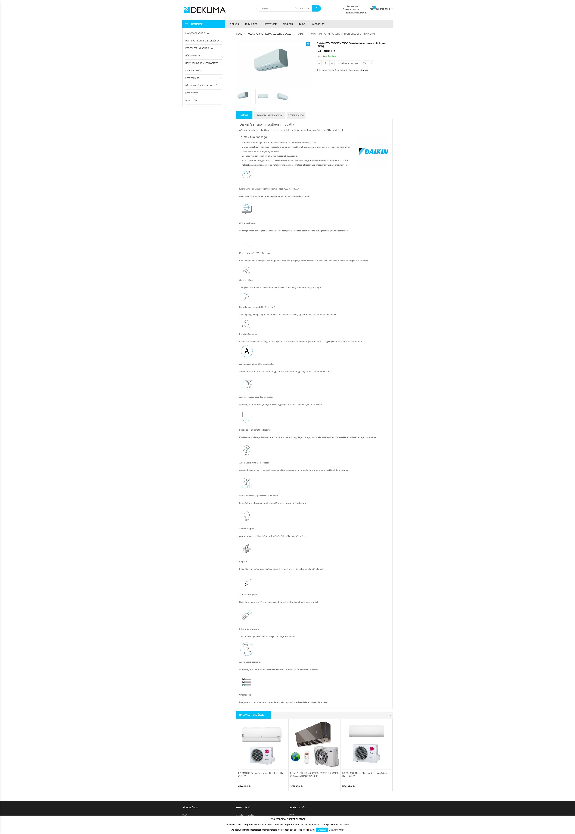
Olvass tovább (336, 829)
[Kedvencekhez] (365, 63)
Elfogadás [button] (322, 830)
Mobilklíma (191, 101)
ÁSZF (291, 815)
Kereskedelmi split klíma (199, 48)
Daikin (301, 34)
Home (239, 34)
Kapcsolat (318, 24)
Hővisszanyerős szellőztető (201, 63)
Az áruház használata (245, 815)
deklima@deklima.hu (356, 12)
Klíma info (251, 24)
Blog (302, 24)
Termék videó (296, 115)
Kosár (184, 815)
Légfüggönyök (193, 71)
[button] (308, 44)
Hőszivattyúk (192, 56)
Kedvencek (270, 24)
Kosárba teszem (348, 63)
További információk (269, 115)
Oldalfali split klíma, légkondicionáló (269, 34)
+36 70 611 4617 (353, 9)
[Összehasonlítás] (371, 63)
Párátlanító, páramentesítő (201, 86)
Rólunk (234, 24)
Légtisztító (191, 93)
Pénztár (288, 24)
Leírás (244, 115)
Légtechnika (192, 78)
